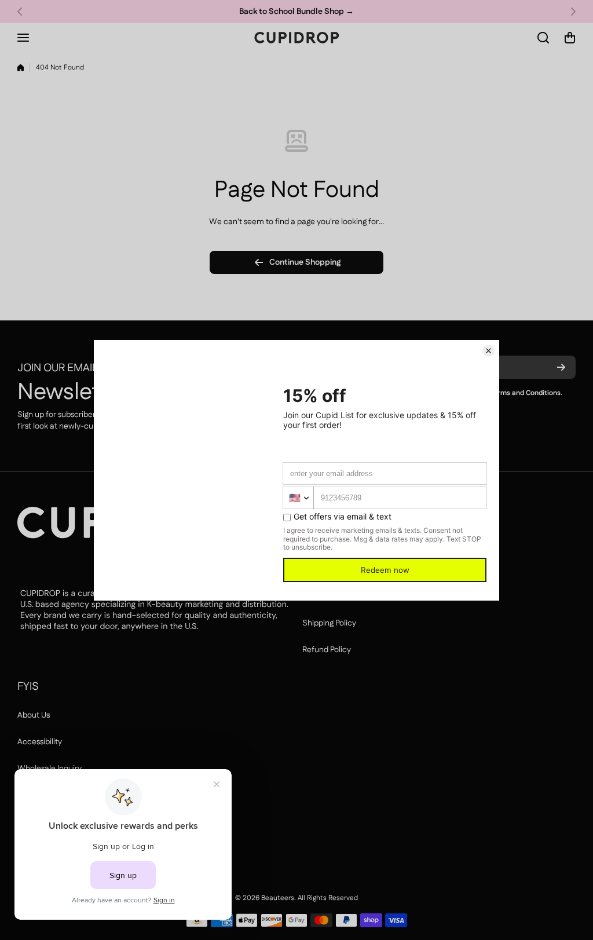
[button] (23, 11)
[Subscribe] (561, 367)
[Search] (543, 37)
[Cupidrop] (296, 37)
